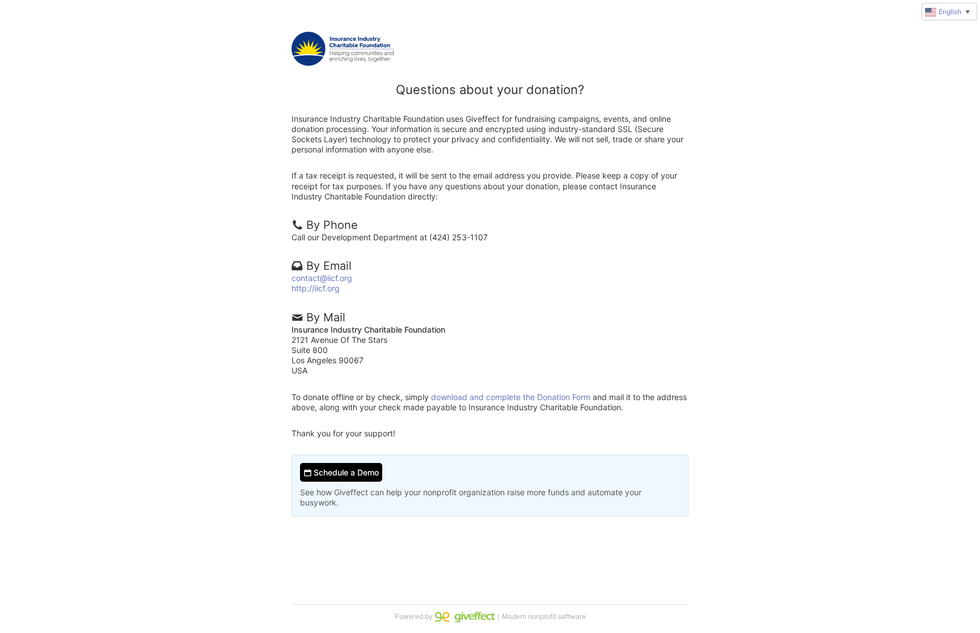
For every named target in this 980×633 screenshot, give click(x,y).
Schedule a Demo (345, 472)
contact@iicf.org (322, 278)
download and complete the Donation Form (510, 397)
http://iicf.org (316, 288)
